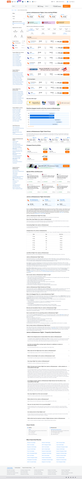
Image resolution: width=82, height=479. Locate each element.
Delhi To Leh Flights (30, 455)
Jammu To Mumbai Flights (16, 57)
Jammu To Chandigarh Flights (17, 65)
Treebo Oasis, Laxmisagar (16, 146)
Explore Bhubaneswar (16, 129)
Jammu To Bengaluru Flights (17, 60)
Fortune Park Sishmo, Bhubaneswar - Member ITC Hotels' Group (18, 177)
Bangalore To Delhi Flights (31, 446)
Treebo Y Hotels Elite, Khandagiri (17, 188)
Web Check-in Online (16, 130)
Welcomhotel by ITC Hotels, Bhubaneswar (17, 154)
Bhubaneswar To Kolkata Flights (17, 103)
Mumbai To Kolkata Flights (46, 451)
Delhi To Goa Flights (30, 444)
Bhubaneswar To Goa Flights (17, 99)
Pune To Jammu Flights (16, 113)
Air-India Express (34, 199)
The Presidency (15, 182)
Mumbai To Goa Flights (31, 442)
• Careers (34, 477)
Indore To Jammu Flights (16, 115)
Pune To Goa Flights (30, 451)
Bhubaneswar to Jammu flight (39, 213)
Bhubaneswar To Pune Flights (17, 96)
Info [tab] (34, 467)
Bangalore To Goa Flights (46, 461)
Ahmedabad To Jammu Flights (17, 119)
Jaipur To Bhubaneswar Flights (17, 83)
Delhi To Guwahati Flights (31, 461)
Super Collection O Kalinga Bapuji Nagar (18, 179)
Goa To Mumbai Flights (60, 457)
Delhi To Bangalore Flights (46, 444)
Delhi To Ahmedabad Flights (32, 453)
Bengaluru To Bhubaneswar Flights (18, 75)
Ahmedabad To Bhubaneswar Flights (18, 76)
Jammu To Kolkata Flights (16, 61)
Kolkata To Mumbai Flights (46, 457)
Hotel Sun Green (15, 160)
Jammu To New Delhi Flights (17, 56)
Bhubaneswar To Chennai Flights (17, 100)
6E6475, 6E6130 (32, 48)
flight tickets (61, 212)
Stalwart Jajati (15, 142)
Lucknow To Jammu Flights (17, 114)
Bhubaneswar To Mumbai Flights (17, 95)
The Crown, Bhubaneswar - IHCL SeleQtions (17, 152)
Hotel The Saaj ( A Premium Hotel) (18, 145)
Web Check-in (62, 314)
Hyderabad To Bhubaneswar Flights (18, 81)
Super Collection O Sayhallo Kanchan (18, 171)
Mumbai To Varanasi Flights (61, 455)
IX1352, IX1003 (32, 63)
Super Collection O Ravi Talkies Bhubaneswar (17, 148)
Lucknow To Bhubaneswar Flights (18, 84)
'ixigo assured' (43, 270)
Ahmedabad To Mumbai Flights (47, 459)
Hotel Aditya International (16, 184)
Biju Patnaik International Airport (56, 429)
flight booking (30, 271)
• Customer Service (38, 477)
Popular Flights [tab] (10, 467)
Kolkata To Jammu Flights (16, 118)
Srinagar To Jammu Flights (16, 111)
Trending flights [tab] (17, 467)
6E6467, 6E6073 (32, 53)
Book (65, 41)
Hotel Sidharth (15, 175)
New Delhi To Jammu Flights (17, 109)
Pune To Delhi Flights (60, 444)
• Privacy (28, 477)
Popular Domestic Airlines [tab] (26, 467)
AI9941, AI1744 (32, 75)
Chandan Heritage (15, 141)
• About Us (41, 477)
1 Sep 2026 (62, 199)
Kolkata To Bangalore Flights (32, 457)
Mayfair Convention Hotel (16, 187)
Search (66, 6)
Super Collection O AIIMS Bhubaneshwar (16, 158)
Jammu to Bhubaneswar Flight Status (18, 128)
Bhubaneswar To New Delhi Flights (18, 91)
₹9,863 (46, 199)
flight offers (52, 347)
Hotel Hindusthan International (17, 155)
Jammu (30, 429)
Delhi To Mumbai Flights (60, 442)
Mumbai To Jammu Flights (16, 110)
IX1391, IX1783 (32, 42)
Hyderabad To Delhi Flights (46, 453)
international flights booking (47, 271)
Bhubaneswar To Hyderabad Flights (18, 94)
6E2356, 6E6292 (32, 58)
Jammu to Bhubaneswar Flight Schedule (17, 132)
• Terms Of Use (31, 477)
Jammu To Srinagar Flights (16, 53)
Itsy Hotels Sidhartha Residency (17, 161)
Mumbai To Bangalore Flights (61, 451)
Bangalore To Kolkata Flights (61, 459)
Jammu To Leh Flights (16, 55)
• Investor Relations (45, 477)
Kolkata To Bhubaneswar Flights (17, 79)
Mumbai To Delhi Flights (46, 442)
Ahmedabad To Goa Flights (32, 459)
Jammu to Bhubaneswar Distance (18, 134)
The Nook (14, 183)
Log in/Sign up (71, 1)
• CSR (48, 477)
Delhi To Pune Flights (45, 446)
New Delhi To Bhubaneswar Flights (18, 72)
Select (45, 151)
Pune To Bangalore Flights (60, 461)
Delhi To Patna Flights (45, 455)
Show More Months (31, 126)
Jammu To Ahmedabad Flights (17, 64)
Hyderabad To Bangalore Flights (62, 446)
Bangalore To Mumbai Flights (61, 453)
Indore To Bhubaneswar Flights (17, 80)
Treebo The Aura (15, 172)
